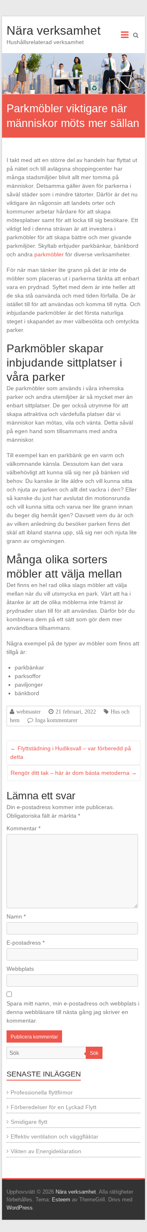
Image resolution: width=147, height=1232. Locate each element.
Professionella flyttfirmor (42, 1092)
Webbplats (20, 968)
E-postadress (26, 942)
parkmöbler (49, 254)
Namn (16, 916)
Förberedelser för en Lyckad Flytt (53, 1107)
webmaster (28, 711)
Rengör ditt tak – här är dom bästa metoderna (74, 772)
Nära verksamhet (53, 30)
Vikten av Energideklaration (46, 1151)
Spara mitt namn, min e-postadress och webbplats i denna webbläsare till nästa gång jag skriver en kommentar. (73, 1012)
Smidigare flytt (29, 1122)
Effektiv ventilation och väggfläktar (54, 1136)
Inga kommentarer (56, 720)
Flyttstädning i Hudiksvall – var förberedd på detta (70, 752)
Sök (94, 1053)
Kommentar (23, 828)
